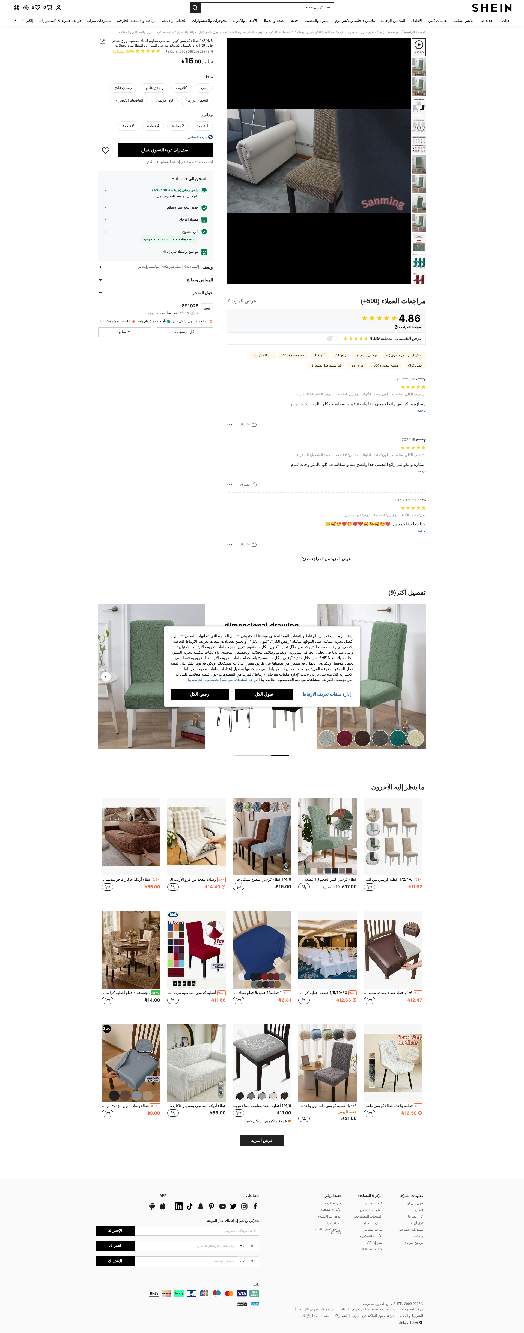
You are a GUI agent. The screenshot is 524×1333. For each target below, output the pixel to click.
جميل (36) (415, 365)
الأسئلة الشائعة (331, 1210)
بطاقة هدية (334, 1223)
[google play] (152, 1209)
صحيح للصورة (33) (386, 365)
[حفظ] (105, 150)
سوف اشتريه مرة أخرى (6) (404, 355)
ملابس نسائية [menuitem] (464, 21)
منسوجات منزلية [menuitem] (99, 21)
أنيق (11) (319, 355)
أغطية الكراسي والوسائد (313, 32)
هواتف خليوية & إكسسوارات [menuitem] (59, 21)
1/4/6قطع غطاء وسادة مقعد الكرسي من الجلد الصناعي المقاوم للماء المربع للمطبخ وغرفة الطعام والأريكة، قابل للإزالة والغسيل (392, 992)
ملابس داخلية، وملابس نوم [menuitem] (355, 21)
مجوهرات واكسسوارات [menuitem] (209, 21)
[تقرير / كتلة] (230, 424)
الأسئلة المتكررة (371, 1236)
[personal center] (58, 7)
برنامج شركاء (414, 1243)
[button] (26, 7)
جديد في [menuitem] (486, 21)
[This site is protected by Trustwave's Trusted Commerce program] (255, 1304)
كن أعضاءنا (415, 1216)
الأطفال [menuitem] (416, 21)
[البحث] (195, 7)
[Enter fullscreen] (232, 279)
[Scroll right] (16, 20)
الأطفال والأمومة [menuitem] (245, 21)
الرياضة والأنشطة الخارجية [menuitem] (137, 21)
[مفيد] (254, 424)
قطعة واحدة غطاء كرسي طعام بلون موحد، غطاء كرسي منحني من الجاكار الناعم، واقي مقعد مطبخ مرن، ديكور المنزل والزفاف (392, 1105)
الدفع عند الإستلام (329, 1216)
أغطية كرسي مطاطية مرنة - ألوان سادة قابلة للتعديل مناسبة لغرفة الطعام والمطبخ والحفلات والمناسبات (196, 992)
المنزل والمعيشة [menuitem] (317, 21)
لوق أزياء (417, 1223)
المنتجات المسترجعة (368, 1216)
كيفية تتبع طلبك (371, 1249)
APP (163, 1196)
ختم (326, 1316)
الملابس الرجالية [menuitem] (392, 21)
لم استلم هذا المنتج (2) (325, 365)
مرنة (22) (356, 365)
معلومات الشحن (371, 1210)
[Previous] (106, 677)
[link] (48, 7)
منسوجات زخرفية (345, 32)
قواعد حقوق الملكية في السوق (373, 1316)
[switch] (332, 338)
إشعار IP (341, 1316)
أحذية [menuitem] (295, 21)
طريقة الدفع (333, 1203)
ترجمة (422, 410)
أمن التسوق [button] (190, 231)
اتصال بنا (417, 1210)
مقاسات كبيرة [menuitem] (437, 21)
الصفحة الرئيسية (414, 32)
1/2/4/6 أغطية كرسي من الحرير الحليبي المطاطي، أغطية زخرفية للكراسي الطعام (392, 879)
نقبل (256, 1284)
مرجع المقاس (373, 1229)
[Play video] (318, 161)
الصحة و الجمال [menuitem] (274, 21)
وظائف (418, 1236)
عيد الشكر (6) (262, 355)
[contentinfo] (177, 1293)
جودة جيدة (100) (293, 355)
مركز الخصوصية (412, 1309)
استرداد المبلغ (373, 1223)
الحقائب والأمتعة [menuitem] (174, 21)
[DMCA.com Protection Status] (242, 1304)
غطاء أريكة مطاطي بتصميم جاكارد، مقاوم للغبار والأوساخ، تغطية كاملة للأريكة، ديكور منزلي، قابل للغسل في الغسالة (196, 1105)
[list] (215, 1206)
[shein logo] (492, 7)
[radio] (204, 88)
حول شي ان (415, 1203)
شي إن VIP (374, 1243)
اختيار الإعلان (309, 1316)
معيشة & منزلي (389, 32)
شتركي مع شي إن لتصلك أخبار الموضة (233, 1221)
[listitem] (393, 849)
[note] (267, 1121)
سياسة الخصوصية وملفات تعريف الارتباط (367, 1309)
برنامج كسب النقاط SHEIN (327, 1231)
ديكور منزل (368, 32)
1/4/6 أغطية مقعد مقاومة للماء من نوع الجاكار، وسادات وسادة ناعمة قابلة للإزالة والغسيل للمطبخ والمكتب (262, 1105)
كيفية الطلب (373, 1203)
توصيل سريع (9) (366, 355)
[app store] (162, 1209)
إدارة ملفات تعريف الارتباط (316, 1309)
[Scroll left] (22, 20)
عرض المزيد (262, 1140)
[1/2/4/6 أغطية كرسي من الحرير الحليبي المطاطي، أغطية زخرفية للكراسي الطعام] (393, 836)
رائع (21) (340, 355)
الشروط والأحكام (411, 1316)
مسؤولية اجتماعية (411, 1229)
